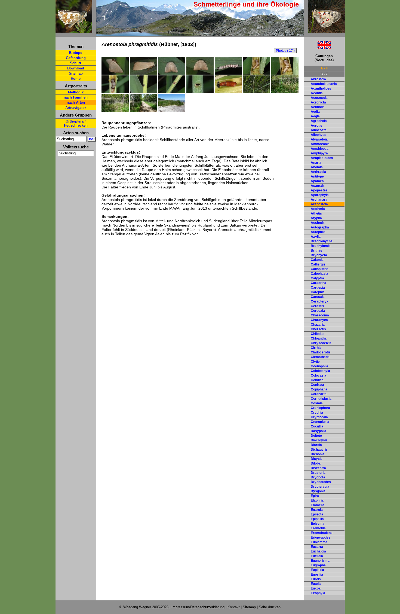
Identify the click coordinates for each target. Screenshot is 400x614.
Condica (317, 380)
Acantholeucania (324, 84)
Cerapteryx (319, 301)
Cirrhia (316, 348)
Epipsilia (317, 519)
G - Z (324, 74)
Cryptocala (319, 417)
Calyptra (317, 278)
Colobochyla (320, 371)
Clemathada (320, 357)
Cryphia (317, 412)
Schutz (76, 63)
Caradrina (318, 283)
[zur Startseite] (74, 30)
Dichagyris (319, 449)
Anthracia (318, 172)
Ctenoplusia (320, 422)
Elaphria (317, 500)
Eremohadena (322, 533)
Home (76, 79)
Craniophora (320, 408)
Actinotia (318, 107)
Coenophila (319, 366)
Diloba (316, 463)
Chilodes (317, 334)
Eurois (316, 579)
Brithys (316, 250)
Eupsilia (317, 574)
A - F (324, 68)
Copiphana (319, 389)
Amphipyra (319, 153)
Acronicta (318, 102)
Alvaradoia (319, 139)
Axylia (316, 237)
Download (75, 68)
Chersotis (318, 329)
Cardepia (318, 287)
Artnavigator (75, 108)
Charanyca (319, 320)
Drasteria (318, 473)
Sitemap (76, 73)
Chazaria (318, 324)
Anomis (317, 167)
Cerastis (317, 306)
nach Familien (76, 97)
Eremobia (318, 528)
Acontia (317, 93)
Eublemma (319, 542)
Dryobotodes (321, 482)
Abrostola (318, 79)
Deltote (316, 436)
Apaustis (318, 186)
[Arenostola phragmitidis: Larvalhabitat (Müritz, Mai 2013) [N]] (115, 110)
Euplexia (317, 570)
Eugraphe (318, 565)
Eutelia (316, 584)
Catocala (318, 297)
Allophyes (318, 135)
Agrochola (319, 121)
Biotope (75, 53)
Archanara (319, 199)
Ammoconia (320, 144)
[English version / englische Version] (317, 47)
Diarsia (316, 445)
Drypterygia (320, 486)
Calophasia (319, 274)
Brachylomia (321, 246)
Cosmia (317, 403)
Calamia (317, 260)
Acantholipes (321, 88)
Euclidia (317, 556)
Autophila (318, 232)
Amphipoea (319, 149)
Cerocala (318, 311)
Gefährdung (76, 58)
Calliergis (318, 264)
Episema (317, 524)
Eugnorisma (320, 561)
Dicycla (316, 459)
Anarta (316, 162)
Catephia (318, 292)
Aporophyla (320, 195)
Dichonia (317, 454)
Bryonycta (319, 255)
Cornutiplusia (321, 399)
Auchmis (318, 223)
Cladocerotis (321, 352)
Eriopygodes (320, 537)
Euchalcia (318, 551)
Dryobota (318, 477)
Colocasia (318, 375)
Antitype (317, 176)
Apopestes (319, 190)
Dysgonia (318, 491)
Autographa (320, 227)
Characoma (320, 315)
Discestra (318, 468)
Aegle (315, 116)
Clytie (315, 361)
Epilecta (317, 514)
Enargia (317, 510)
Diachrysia (319, 440)
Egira (315, 496)
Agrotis (316, 125)
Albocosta (319, 130)
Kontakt (233, 607)
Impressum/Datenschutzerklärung (197, 607)
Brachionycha (322, 241)
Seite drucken (270, 607)
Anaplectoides (322, 158)
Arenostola (319, 204)
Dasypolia (318, 431)
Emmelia (317, 505)
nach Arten (76, 102)
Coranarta (319, 394)
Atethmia (318, 209)
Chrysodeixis (321, 343)
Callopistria (319, 269)
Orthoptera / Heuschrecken (76, 123)
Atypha (316, 218)
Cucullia (317, 426)
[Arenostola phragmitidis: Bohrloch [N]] (171, 92)
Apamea (317, 181)
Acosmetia (319, 98)
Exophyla (318, 593)
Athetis (316, 213)
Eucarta (317, 547)
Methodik (76, 92)
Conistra (317, 385)
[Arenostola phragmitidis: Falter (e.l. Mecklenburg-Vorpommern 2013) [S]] (115, 73)
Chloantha (319, 338)
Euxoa (316, 588)
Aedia (315, 112)
